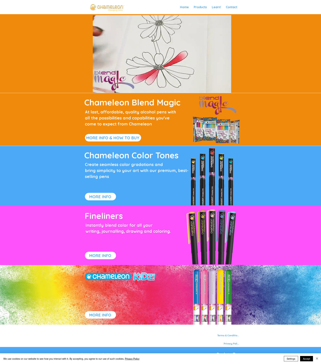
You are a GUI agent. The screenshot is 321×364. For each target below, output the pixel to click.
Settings (291, 358)
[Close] (317, 358)
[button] (200, 7)
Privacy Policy (132, 358)
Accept (306, 358)
